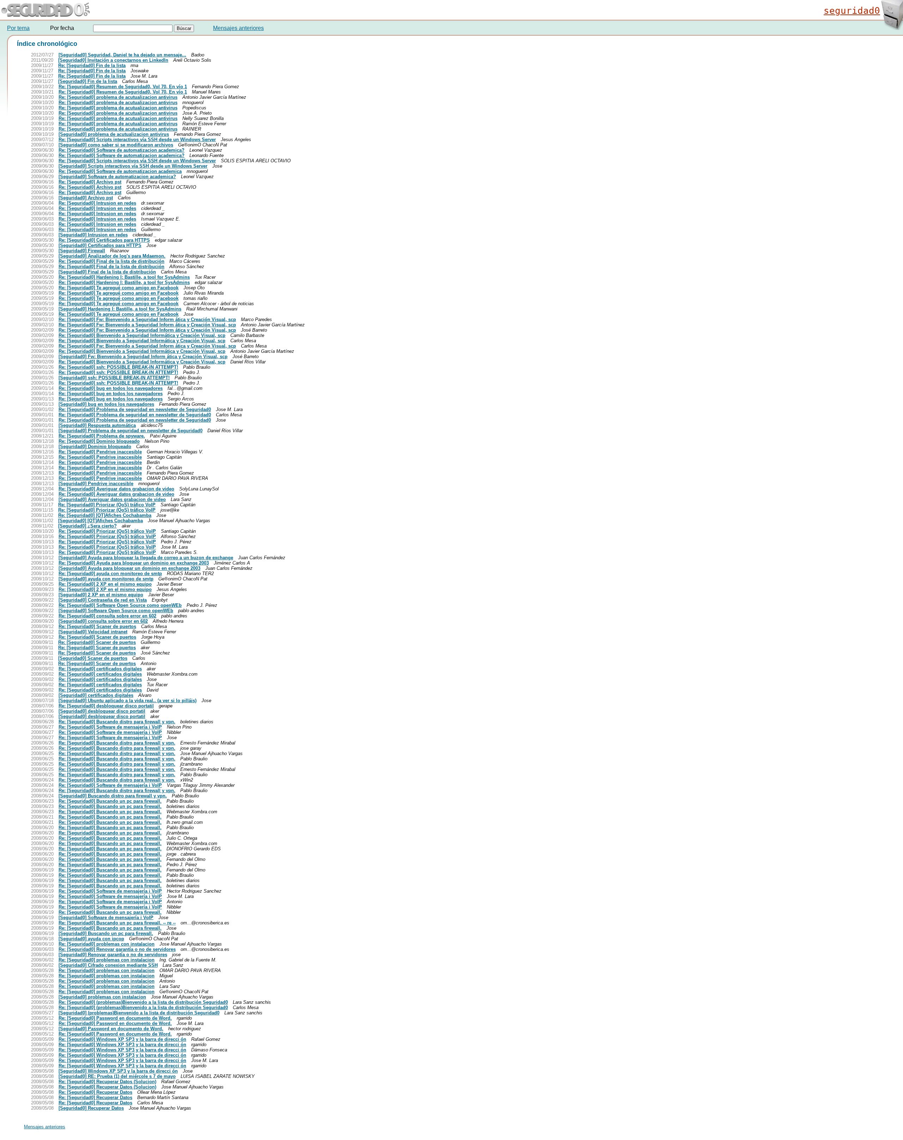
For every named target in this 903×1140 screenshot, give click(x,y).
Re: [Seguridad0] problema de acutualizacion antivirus (118, 97)
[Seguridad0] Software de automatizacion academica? (117, 176)
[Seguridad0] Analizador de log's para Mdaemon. (112, 256)
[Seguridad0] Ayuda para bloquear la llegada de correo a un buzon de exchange (146, 557)
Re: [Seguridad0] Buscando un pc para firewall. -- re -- (117, 922)
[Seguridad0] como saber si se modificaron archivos (116, 144)
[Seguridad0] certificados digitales (96, 695)
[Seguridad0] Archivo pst (86, 197)
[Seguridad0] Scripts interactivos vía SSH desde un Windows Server (133, 166)
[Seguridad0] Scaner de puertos (92, 658)
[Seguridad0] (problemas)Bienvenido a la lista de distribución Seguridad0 (139, 1012)
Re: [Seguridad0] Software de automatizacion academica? (121, 150)
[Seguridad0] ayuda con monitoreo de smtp (106, 578)
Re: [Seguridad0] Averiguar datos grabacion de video (116, 488)
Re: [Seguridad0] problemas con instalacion (106, 944)
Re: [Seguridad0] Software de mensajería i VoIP (110, 727)
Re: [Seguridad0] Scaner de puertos (97, 626)
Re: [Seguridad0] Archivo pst (90, 182)
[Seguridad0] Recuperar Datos (91, 1108)
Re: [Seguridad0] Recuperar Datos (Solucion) (107, 1081)
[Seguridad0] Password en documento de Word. (111, 1028)
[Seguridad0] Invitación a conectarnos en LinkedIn (113, 60)
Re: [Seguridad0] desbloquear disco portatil (106, 705)
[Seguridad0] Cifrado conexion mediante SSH (108, 965)
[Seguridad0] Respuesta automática (97, 425)
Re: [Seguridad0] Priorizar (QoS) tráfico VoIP (107, 504)
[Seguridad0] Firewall (82, 250)
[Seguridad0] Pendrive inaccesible (96, 483)
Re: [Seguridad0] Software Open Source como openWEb (120, 605)
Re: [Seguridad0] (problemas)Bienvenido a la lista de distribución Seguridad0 (143, 1002)
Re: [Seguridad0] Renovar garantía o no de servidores (117, 949)
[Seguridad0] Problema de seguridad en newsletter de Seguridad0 (130, 430)
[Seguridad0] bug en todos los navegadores (106, 404)
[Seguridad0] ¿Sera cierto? (87, 526)
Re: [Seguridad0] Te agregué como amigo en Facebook (118, 287)
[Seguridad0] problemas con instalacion (102, 997)
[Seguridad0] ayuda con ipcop (91, 938)
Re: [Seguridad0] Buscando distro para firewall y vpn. (117, 721)
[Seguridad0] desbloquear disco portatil (102, 711)
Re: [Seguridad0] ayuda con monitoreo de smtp (110, 573)
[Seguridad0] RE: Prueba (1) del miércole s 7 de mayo (117, 1076)
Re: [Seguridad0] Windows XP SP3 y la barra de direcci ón (122, 1039)
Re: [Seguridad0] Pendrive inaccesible (100, 451)
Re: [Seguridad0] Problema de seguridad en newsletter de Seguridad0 (135, 409)
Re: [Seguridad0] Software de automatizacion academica (120, 171)
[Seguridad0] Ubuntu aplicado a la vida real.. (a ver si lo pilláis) (127, 700)
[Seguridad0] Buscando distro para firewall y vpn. (113, 795)
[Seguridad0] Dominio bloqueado (95, 446)
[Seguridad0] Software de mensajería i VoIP (106, 917)
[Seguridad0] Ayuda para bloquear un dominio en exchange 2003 (129, 568)
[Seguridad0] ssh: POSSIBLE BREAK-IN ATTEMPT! (114, 377)
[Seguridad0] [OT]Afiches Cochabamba (100, 520)
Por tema (18, 28)
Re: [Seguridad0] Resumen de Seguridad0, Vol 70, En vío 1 (123, 86)
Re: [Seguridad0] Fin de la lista (92, 65)
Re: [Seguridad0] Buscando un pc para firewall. (110, 801)
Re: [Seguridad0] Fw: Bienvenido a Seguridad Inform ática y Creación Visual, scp (147, 319)
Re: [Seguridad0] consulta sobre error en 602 (107, 616)
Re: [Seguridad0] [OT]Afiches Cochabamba (104, 515)
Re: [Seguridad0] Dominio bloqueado (99, 441)
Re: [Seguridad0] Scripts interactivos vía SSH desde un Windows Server (137, 139)
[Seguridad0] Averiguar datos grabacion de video (112, 499)
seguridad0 (852, 10)
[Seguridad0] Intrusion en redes (93, 234)
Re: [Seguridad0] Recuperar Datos (95, 1092)
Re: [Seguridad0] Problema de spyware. (102, 436)
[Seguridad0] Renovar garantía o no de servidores (113, 954)
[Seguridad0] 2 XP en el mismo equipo (101, 594)
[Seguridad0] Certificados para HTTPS (100, 245)
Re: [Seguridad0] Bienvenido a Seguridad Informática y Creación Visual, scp (142, 335)
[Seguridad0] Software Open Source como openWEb (116, 610)
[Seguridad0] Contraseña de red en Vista (103, 600)
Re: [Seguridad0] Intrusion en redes (97, 203)
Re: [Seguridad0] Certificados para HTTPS (104, 240)
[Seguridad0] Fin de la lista (87, 81)
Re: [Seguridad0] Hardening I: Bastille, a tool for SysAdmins (124, 277)
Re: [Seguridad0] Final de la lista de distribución (111, 261)
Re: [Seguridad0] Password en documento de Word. (115, 1018)
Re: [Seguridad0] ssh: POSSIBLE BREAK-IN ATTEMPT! (118, 367)
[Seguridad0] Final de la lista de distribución (107, 272)
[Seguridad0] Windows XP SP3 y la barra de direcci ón (118, 1071)
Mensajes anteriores (238, 28)
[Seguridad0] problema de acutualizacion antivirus (114, 134)
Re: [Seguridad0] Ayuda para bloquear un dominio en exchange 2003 (134, 563)
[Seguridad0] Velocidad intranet (93, 631)
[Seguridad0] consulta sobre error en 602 (103, 621)
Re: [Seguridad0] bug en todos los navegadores (111, 388)
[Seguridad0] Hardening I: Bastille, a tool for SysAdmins (120, 309)
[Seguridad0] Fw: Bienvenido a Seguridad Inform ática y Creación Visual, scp (143, 356)
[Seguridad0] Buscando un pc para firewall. (106, 933)
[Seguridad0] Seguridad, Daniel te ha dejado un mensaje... (122, 55)
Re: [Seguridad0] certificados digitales (100, 668)
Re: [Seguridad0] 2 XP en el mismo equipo (105, 584)
